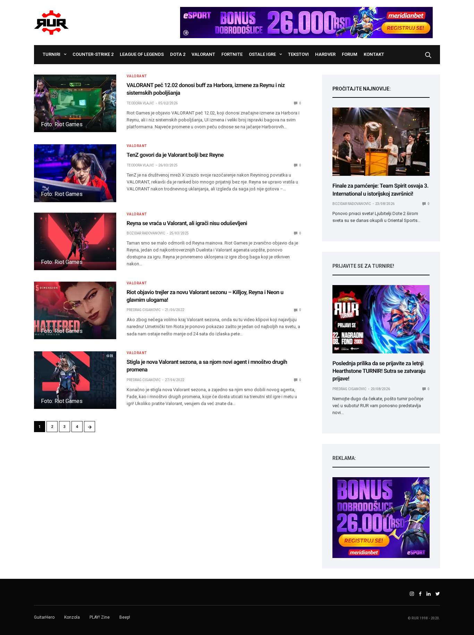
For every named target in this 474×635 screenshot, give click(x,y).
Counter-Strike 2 (93, 54)
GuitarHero (44, 617)
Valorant (203, 54)
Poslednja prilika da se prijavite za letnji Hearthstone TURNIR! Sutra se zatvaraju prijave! (378, 371)
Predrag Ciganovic (144, 310)
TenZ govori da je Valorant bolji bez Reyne (175, 155)
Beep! (124, 617)
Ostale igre (262, 54)
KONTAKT (374, 54)
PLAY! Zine (100, 617)
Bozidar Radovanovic (146, 233)
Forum (349, 54)
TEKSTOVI (298, 54)
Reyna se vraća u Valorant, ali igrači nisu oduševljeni (187, 223)
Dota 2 (177, 54)
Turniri (51, 54)
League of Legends (142, 54)
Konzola (72, 617)
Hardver (325, 54)
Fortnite (232, 54)
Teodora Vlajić (140, 103)
